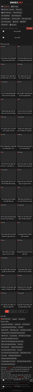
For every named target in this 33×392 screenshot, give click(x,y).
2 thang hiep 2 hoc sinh (8, 361)
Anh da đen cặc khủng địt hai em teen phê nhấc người (8, 60)
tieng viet (17, 324)
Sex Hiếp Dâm (5, 18)
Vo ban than (26, 324)
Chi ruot (20, 344)
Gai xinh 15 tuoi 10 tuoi (24, 361)
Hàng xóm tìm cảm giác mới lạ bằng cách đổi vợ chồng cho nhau (25, 289)
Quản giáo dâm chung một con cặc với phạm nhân (24, 271)
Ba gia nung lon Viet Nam (8, 358)
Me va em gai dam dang (8, 344)
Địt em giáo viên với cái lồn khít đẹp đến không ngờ (8, 183)
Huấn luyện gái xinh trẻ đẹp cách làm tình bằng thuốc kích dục (8, 113)
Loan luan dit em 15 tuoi (8, 350)
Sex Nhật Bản (5, 15)
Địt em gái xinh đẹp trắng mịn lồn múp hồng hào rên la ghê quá (8, 219)
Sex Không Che (16, 15)
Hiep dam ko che (25, 352)
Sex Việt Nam (7, 12)
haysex (15, 319)
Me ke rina (4, 335)
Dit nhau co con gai (24, 335)
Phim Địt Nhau (17, 12)
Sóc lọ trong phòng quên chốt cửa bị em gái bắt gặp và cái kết (8, 95)
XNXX (24, 21)
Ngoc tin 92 (4, 330)
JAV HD (5, 24)
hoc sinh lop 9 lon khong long (9, 352)
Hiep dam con (14, 330)
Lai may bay (13, 335)
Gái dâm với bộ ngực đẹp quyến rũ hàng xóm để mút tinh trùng (8, 289)
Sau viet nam (5, 347)
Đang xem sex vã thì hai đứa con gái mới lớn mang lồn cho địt (24, 183)
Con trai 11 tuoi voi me (7, 364)
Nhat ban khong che (15, 355)
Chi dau (20, 327)
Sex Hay (15, 6)
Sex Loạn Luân (26, 18)
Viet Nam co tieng (26, 330)
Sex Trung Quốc (6, 21)
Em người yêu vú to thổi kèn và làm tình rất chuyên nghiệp (8, 131)
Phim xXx (18, 9)
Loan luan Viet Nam (7, 324)
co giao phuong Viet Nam (8, 327)
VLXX (16, 21)
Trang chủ (6, 6)
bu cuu (20, 350)
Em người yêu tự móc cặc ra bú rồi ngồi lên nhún (24, 78)
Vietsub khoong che (17, 347)
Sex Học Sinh (16, 18)
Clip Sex (13, 24)
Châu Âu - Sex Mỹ (8, 9)
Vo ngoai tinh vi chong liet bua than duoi (13, 333)
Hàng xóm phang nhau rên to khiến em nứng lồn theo (24, 131)
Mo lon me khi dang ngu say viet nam (12, 341)
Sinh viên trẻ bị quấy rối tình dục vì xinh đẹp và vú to (8, 166)
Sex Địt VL (22, 319)
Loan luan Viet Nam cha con (9, 338)
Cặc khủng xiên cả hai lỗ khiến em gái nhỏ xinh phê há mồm (8, 236)
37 (20, 311)
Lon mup (4, 355)
